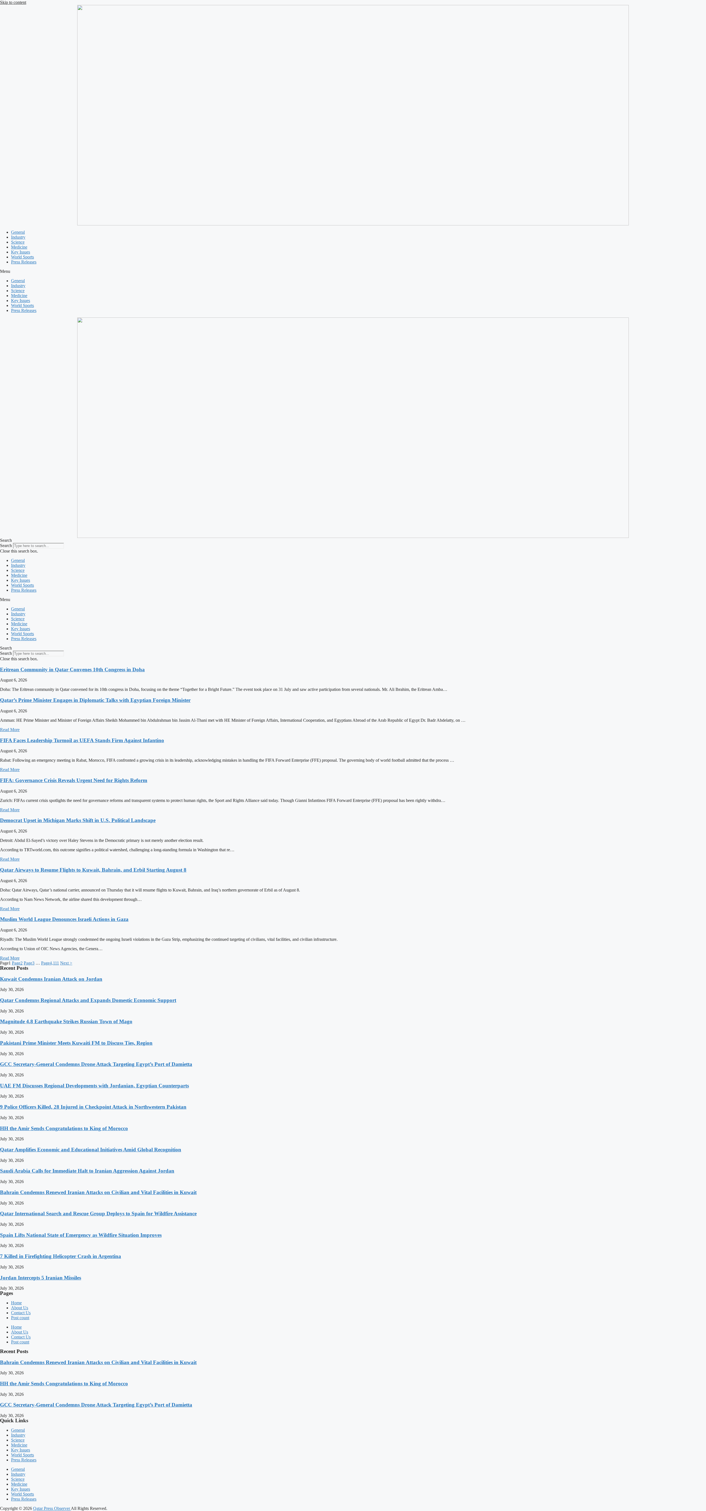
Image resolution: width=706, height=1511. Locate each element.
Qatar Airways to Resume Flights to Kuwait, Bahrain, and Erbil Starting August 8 (93, 870)
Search (6, 545)
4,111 (50, 963)
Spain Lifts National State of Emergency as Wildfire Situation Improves (81, 1235)
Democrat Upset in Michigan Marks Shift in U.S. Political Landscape (78, 820)
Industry (18, 237)
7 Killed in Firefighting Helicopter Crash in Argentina (60, 1256)
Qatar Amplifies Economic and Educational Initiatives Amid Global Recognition (90, 1149)
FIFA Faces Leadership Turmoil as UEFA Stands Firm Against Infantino (82, 740)
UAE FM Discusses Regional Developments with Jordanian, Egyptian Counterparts (94, 1086)
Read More (10, 729)
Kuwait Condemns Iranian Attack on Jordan (51, 979)
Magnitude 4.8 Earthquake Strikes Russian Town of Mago (66, 1021)
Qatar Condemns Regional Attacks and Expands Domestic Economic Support (88, 1000)
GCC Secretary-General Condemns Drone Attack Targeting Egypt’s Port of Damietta (96, 1064)
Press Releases (23, 262)
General (18, 232)
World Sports (22, 257)
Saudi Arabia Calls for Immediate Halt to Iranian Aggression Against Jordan (87, 1171)
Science (18, 242)
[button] (353, 271)
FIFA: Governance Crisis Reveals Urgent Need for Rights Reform (73, 780)
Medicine (19, 247)
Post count (20, 1317)
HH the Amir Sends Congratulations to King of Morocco (64, 1128)
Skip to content (13, 2)
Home (16, 1302)
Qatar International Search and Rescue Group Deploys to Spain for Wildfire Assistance (98, 1213)
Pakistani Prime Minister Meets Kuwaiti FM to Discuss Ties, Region (76, 1043)
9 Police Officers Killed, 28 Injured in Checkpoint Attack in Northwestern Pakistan (93, 1107)
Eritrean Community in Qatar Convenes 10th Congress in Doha (72, 669)
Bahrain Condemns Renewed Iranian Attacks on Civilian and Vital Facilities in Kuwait (98, 1192)
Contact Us (21, 1312)
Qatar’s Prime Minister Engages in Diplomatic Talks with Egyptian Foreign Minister (95, 700)
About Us (19, 1307)
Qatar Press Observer (52, 1508)
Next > (66, 963)
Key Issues (20, 252)
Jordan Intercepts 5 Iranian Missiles (40, 1278)
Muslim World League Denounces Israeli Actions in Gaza (64, 919)
